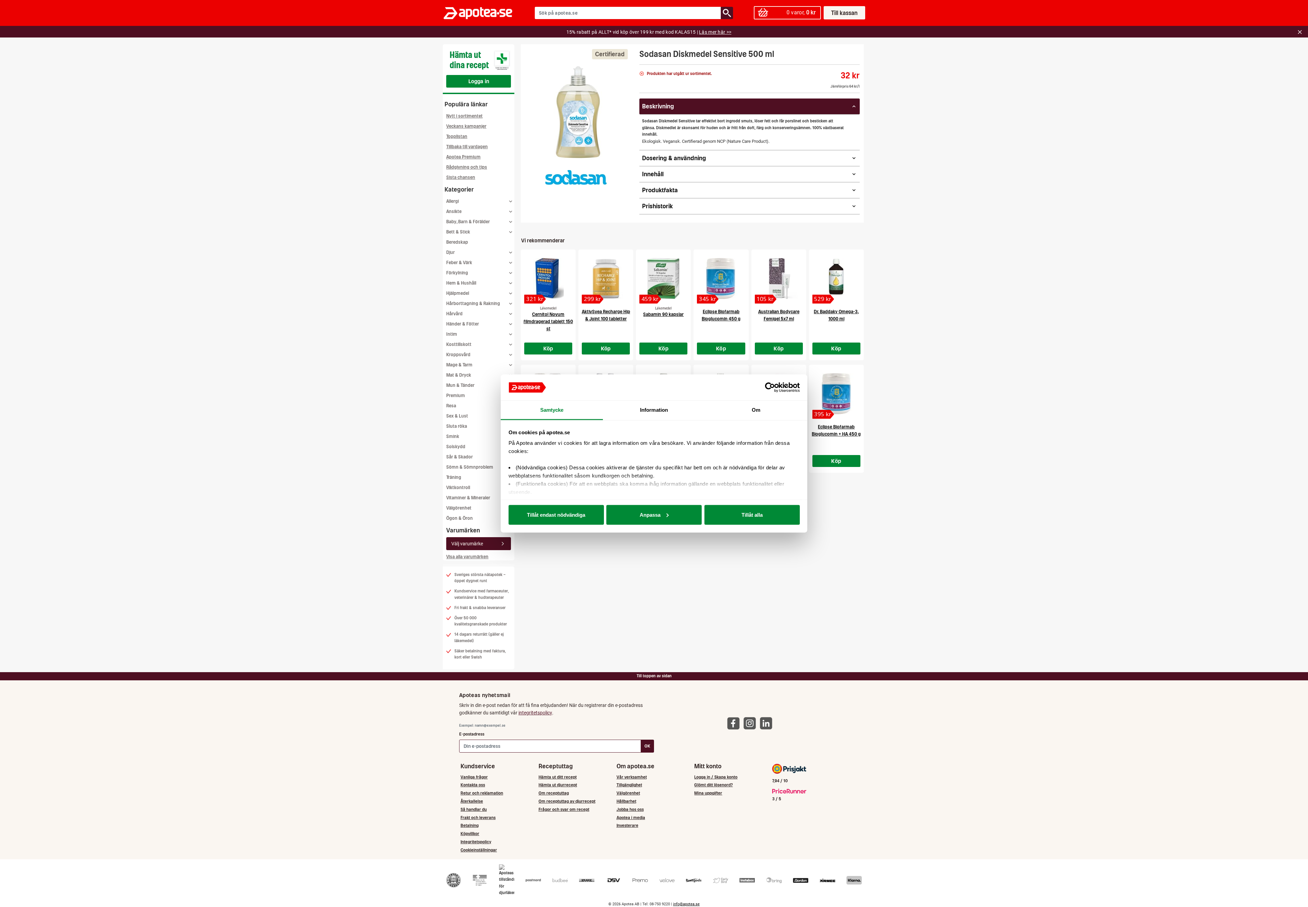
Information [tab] (654, 410)
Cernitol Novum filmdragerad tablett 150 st (548, 322)
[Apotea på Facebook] (735, 723)
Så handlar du (474, 809)
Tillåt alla (752, 514)
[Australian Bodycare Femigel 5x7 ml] (778, 278)
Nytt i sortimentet (464, 116)
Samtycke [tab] (552, 410)
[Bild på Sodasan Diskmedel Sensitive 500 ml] (578, 112)
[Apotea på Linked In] (768, 723)
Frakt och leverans (478, 817)
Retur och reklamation (482, 793)
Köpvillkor (470, 833)
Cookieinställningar (479, 849)
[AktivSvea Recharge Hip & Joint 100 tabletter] (605, 278)
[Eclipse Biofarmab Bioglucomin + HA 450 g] (836, 393)
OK (647, 746)
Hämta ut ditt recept (558, 777)
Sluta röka (456, 426)
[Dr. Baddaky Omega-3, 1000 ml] (836, 278)
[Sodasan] (576, 177)
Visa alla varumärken (467, 557)
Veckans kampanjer (466, 126)
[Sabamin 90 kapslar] (663, 278)
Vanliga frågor (474, 777)
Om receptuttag (554, 793)
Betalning (470, 825)
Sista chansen (460, 177)
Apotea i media (631, 817)
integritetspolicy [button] (535, 712)
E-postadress (471, 734)
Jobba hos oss (630, 809)
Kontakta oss (473, 784)
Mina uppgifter (708, 793)
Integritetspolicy (476, 841)
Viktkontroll (458, 487)
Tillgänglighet (629, 784)
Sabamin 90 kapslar (663, 314)
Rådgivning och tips (466, 167)
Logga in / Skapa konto (715, 777)
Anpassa (650, 514)
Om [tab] (756, 410)
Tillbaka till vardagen (467, 147)
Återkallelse (472, 801)
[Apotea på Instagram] (751, 723)
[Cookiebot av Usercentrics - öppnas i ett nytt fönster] (770, 387)
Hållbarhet (626, 801)
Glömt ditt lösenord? (713, 784)
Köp (548, 348)
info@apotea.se (686, 904)
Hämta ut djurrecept (558, 784)
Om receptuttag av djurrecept (567, 801)
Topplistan (456, 136)
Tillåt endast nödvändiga (556, 514)
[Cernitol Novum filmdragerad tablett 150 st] (548, 278)
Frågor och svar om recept (564, 809)
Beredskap (457, 242)
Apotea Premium (463, 157)
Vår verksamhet (632, 777)
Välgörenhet (458, 508)
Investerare (627, 825)
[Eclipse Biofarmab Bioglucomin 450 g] (721, 278)
